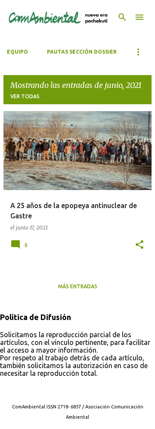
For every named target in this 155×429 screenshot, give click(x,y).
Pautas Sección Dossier (82, 51)
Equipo (17, 51)
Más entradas (77, 286)
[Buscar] (122, 17)
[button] (139, 245)
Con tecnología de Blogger (82, 389)
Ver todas (25, 96)
